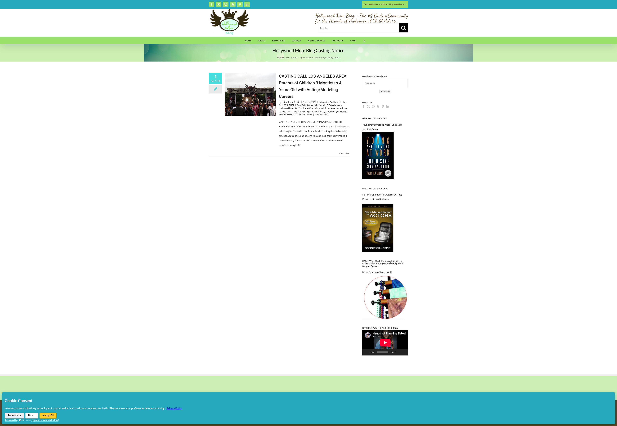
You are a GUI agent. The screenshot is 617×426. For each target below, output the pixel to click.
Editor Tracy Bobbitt (291, 102)
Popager (344, 111)
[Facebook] (363, 106)
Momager (334, 111)
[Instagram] (373, 106)
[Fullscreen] (404, 352)
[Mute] (398, 352)
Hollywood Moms (322, 108)
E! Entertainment (334, 105)
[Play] (366, 352)
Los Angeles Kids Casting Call (315, 111)
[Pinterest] (383, 106)
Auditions (334, 102)
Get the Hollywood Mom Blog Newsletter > (385, 4)
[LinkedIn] (387, 106)
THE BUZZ (289, 105)
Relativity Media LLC (288, 114)
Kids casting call (293, 111)
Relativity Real (305, 114)
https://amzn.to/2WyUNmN (377, 272)
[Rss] (378, 106)
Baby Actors (307, 105)
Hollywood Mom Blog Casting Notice (296, 108)
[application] (385, 342)
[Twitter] (368, 106)
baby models (320, 105)
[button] (364, 40)
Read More (344, 153)
